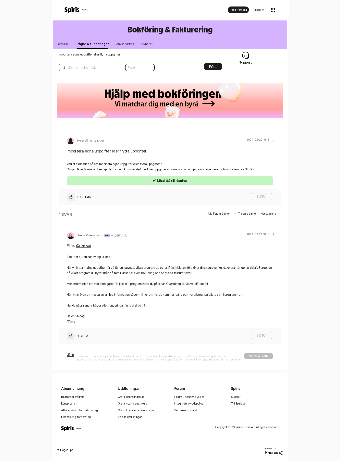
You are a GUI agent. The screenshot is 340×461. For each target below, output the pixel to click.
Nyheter (146, 44)
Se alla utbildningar (130, 417)
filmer (144, 295)
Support (236, 396)
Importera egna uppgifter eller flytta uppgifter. (90, 54)
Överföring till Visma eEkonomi (187, 284)
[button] (273, 140)
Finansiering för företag (76, 417)
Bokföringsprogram (72, 396)
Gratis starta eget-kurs (132, 403)
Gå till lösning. (177, 181)
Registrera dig (238, 9)
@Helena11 (83, 246)
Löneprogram (69, 403)
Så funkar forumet (185, 410)
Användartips (125, 44)
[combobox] (104, 67)
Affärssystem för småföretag (79, 410)
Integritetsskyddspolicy (188, 403)
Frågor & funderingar (92, 44)
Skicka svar (258, 356)
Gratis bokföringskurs (131, 396)
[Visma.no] (76, 10)
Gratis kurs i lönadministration (136, 410)
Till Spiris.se (238, 403)
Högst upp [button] (66, 450)
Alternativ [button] (213, 68)
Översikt (62, 44)
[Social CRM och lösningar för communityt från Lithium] (274, 451)
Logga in (259, 9)
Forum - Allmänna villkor (189, 396)
